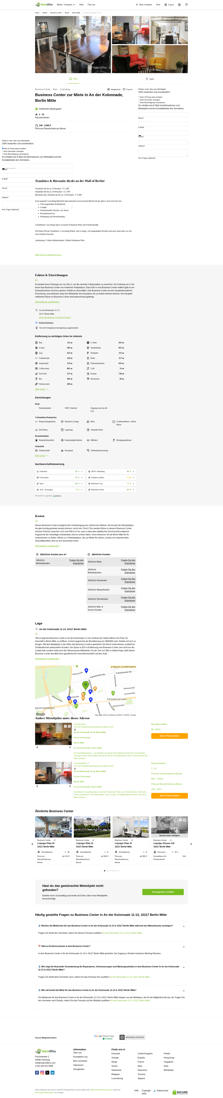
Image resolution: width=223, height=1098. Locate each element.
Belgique (116, 1074)
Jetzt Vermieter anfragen (150, 100)
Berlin (67, 13)
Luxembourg (117, 1078)
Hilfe (81, 4)
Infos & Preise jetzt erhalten (151, 97)
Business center (56, 13)
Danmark (116, 1053)
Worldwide (169, 1070)
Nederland (116, 1070)
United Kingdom (145, 1053)
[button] (37, 747)
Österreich (142, 1070)
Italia (140, 1066)
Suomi (114, 1066)
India (166, 1066)
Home (37, 13)
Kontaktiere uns (80, 1057)
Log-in (171, 4)
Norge (114, 1062)
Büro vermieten (145, 4)
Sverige (115, 1058)
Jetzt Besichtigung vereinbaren (152, 102)
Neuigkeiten (78, 1069)
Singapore (168, 1062)
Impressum (78, 1065)
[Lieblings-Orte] (186, 4)
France (141, 1062)
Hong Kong (169, 1058)
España (141, 1058)
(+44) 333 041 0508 (44, 1066)
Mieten (45, 13)
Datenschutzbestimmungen (101, 1090)
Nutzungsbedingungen (44, 1092)
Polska (167, 1053)
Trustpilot (142, 138)
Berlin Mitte (76, 13)
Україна (141, 1078)
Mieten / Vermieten (64, 4)
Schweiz (142, 1074)
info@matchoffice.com (45, 1063)
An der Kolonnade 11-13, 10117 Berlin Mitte (122, 933)
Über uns (91, 4)
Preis (158, 4)
